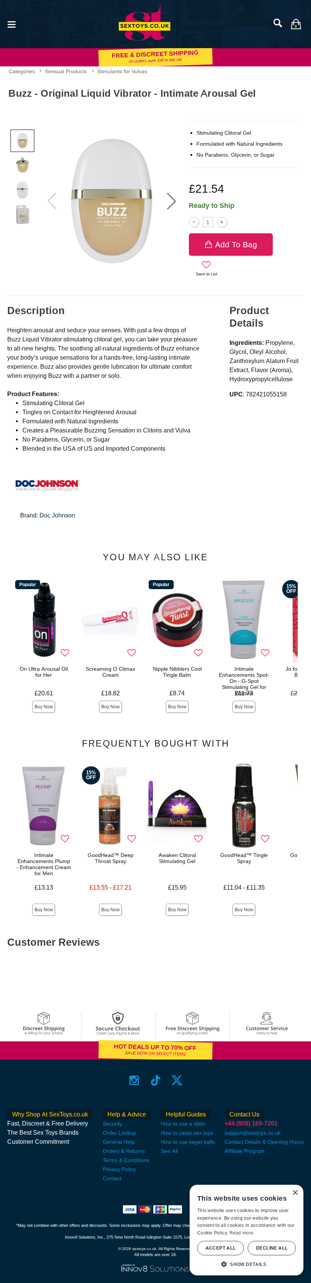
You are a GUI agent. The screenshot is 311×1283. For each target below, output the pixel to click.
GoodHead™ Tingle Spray (244, 858)
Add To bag (236, 244)
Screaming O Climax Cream (110, 671)
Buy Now (44, 706)
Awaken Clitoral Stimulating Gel (177, 858)
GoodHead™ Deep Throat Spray (111, 858)
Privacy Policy (119, 1169)
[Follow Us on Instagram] (134, 1080)
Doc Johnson (57, 515)
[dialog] (246, 1230)
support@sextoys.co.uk (253, 1132)
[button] (11, 23)
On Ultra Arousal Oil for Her (44, 671)
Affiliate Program (245, 1151)
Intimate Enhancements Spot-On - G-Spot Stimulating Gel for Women (244, 680)
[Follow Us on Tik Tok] (155, 1080)
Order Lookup (119, 1132)
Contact (112, 1178)
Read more (241, 1233)
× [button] (295, 1193)
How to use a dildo (183, 1123)
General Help (119, 1141)
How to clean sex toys (187, 1132)
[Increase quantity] (222, 222)
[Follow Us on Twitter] (176, 1080)
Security (112, 1123)
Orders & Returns (124, 1151)
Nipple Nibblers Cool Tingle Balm (177, 671)
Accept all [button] (221, 1248)
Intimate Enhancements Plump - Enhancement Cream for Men (43, 864)
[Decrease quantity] (194, 222)
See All (169, 1151)
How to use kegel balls (188, 1141)
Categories (22, 71)
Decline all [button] (271, 1248)
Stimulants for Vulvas (122, 71)
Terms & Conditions (126, 1160)
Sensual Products (66, 71)
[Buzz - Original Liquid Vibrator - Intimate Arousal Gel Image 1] (112, 201)
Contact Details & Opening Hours (264, 1141)
